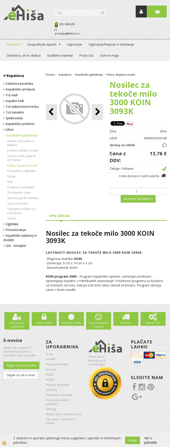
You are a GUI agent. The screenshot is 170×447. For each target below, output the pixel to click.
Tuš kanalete (15, 112)
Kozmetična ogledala (21, 171)
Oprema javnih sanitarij (23, 198)
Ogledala (12, 224)
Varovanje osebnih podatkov (57, 402)
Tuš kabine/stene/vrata (22, 106)
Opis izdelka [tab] (59, 216)
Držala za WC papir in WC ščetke (21, 158)
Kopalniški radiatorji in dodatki (20, 237)
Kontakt (50, 359)
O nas (49, 354)
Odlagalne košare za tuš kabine (21, 211)
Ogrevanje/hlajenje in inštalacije (111, 44)
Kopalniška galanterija (22, 135)
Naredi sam (153, 323)
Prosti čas (86, 55)
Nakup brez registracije (17, 324)
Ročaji (11, 176)
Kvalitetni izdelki (71, 323)
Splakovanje (14, 118)
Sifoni (10, 129)
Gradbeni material (60, 55)
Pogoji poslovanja (57, 364)
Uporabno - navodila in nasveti (60, 421)
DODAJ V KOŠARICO (138, 199)
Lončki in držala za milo (22, 150)
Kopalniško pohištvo (20, 124)
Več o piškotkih (150, 440)
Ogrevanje (74, 44)
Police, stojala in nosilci (22, 165)
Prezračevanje (16, 230)
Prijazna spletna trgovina (98, 324)
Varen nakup (44, 323)
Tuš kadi (11, 95)
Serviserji (51, 390)
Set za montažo (17, 203)
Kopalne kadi (15, 101)
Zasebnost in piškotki (59, 395)
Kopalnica (14, 44)
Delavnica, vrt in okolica (24, 55)
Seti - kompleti (16, 246)
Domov (50, 75)
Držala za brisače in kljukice (20, 143)
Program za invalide (20, 187)
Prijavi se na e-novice (21, 365)
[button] (97, 112)
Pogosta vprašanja (57, 385)
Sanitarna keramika (19, 83)
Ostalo (11, 218)
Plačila (50, 374)
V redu (132, 440)
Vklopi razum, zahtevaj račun (64, 414)
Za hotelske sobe (19, 192)
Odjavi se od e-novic (20, 375)
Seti (9, 182)
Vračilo (50, 380)
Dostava (126, 323)
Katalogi (51, 409)
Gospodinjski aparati (41, 44)
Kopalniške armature (20, 89)
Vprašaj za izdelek (122, 145)
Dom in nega (109, 55)
